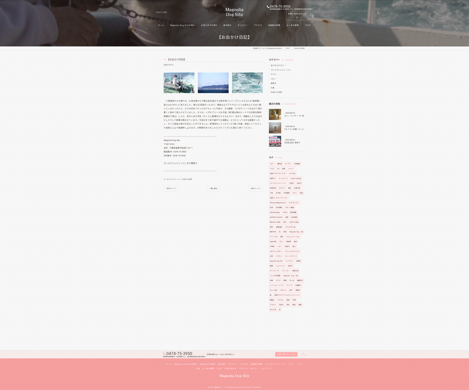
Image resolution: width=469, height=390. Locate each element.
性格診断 (273, 188)
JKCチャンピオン (276, 251)
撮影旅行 (300, 280)
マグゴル (280, 300)
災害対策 (297, 188)
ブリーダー (285, 271)
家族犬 (273, 83)
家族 (271, 227)
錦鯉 (271, 266)
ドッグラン (289, 261)
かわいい (283, 290)
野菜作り (273, 178)
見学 (288, 305)
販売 (294, 305)
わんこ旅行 (273, 290)
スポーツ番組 (289, 207)
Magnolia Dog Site (296, 232)
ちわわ (285, 212)
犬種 (294, 300)
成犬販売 (294, 217)
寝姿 (288, 300)
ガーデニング (274, 271)
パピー (273, 79)
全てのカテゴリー (278, 65)
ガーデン (288, 164)
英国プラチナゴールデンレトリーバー (287, 295)
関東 (284, 280)
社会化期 (273, 241)
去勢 (286, 217)
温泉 (289, 188)
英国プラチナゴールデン (278, 173)
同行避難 (279, 207)
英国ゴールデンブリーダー (279, 198)
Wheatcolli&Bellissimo (278, 203)
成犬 (290, 290)
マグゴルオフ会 (290, 227)
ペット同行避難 (275, 276)
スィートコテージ (291, 256)
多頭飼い (298, 285)
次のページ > (256, 188)
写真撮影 (297, 164)
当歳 (283, 169)
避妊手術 (273, 232)
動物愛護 (293, 212)
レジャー (291, 169)
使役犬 (290, 266)
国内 (301, 193)
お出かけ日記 (187, 179)
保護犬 (298, 290)
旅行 (284, 222)
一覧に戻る (213, 188)
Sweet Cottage (296, 178)
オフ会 (292, 280)
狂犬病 (278, 193)
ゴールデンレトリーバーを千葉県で (180, 163)
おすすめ (292, 173)
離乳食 (279, 164)
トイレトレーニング (276, 285)
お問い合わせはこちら (297, 16)
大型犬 (281, 305)
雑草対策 (295, 271)
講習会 (272, 300)
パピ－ (272, 164)
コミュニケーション (293, 237)
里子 (281, 237)
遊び (294, 246)
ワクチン (279, 256)
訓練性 (298, 261)
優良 (300, 305)
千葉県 (272, 246)
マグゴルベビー (294, 203)
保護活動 (279, 227)
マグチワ (282, 188)
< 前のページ (171, 188)
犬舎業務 (286, 193)
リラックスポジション (292, 251)
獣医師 (289, 241)
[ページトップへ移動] (303, 354)
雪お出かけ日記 (275, 222)
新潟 (284, 232)
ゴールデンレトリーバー (172, 179)
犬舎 (272, 88)
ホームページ (283, 178)
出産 (271, 256)
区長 (271, 207)
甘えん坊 (273, 309)
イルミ (272, 169)
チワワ (273, 74)
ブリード (289, 285)
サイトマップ (267, 368)
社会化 (299, 183)
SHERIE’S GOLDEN (276, 217)
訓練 (271, 280)
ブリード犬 (273, 237)
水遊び (291, 183)
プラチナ (273, 305)
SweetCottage (275, 212)
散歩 (295, 241)
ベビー (279, 246)
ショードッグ (280, 266)
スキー (295, 193)
